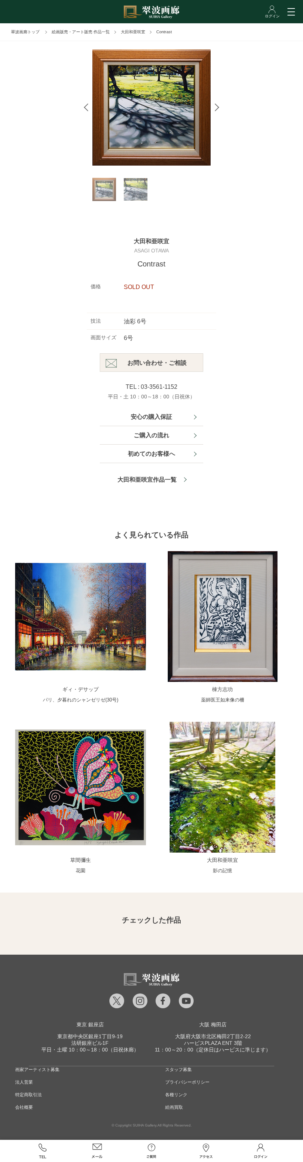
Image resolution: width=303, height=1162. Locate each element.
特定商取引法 (28, 1094)
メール (97, 1151)
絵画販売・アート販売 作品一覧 (81, 32)
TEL (42, 1151)
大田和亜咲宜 (133, 32)
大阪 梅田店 (213, 1024)
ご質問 (151, 1151)
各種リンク (176, 1094)
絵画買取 (174, 1107)
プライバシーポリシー (187, 1082)
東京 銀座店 (90, 1024)
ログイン (260, 1151)
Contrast (164, 32)
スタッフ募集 (178, 1069)
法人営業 (24, 1082)
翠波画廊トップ (25, 32)
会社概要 (24, 1107)
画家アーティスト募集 (37, 1069)
